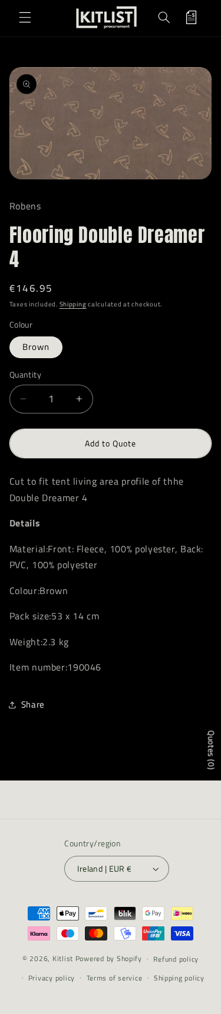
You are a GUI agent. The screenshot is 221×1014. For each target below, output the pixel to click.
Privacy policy (51, 978)
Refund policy (176, 959)
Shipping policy (179, 978)
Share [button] (33, 704)
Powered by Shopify (108, 958)
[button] (24, 17)
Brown (36, 346)
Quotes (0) (211, 750)
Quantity (25, 375)
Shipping (73, 304)
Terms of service (115, 978)
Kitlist (63, 958)
